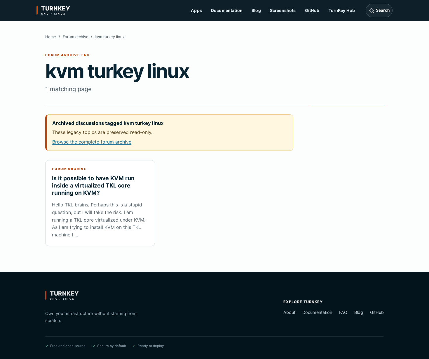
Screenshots (283, 10)
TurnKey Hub (342, 10)
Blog (256, 10)
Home (50, 36)
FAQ (343, 312)
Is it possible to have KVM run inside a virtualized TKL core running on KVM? (93, 185)
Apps (196, 10)
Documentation (227, 10)
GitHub (312, 10)
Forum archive (75, 36)
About (289, 312)
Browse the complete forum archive (91, 142)
